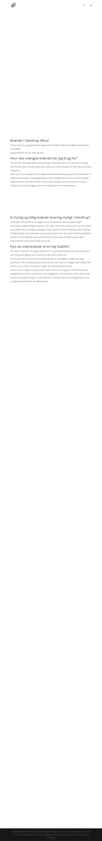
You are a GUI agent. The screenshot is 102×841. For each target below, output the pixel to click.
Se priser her (51, 203)
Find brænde (51, 733)
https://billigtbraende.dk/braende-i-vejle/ (66, 823)
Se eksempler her (22, 474)
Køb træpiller (51, 335)
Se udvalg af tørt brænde (39, 804)
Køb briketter (51, 360)
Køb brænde (51, 310)
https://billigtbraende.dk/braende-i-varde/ (28, 823)
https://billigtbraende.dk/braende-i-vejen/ (64, 820)
